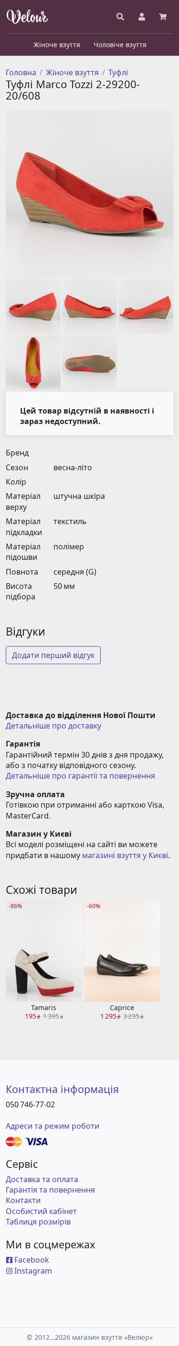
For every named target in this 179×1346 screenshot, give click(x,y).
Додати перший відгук (53, 655)
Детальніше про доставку (53, 725)
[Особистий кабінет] (141, 16)
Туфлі (118, 72)
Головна (21, 72)
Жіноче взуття (72, 72)
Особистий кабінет (41, 1211)
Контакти (23, 1200)
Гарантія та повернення (50, 1189)
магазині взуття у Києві (125, 855)
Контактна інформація (62, 1089)
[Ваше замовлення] (162, 16)
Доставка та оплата (42, 1179)
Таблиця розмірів (38, 1221)
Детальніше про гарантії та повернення (80, 775)
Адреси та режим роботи (52, 1126)
